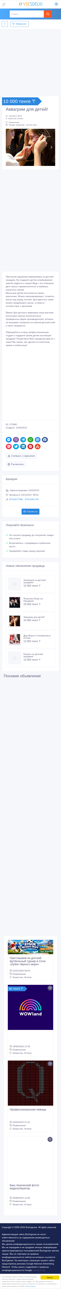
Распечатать (17, 464)
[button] (9, 147)
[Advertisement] (30, 61)
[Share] (9, 439)
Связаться (32, 511)
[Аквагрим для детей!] (15, 621)
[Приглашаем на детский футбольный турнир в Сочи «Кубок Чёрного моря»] (30, 947)
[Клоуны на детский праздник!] (15, 658)
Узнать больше (30, 1286)
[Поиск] (47, 14)
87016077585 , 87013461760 (24, 499)
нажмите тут (39, 1261)
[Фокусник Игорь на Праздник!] (15, 602)
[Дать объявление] (56, 4)
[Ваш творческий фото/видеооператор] (30, 1154)
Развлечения (14, 122)
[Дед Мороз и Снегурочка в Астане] (15, 639)
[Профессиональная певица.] (30, 1083)
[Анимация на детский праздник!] (15, 584)
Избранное (21, 24)
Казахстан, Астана (15, 118)
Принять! (50, 1277)
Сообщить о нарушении (23, 456)
